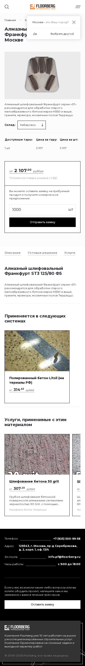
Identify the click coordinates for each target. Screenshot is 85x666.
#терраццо (39, 509)
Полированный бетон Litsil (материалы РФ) (36, 380)
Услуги (69, 252)
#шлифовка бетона (20, 509)
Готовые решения (42, 252)
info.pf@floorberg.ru (64, 557)
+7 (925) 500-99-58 (66, 538)
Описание (13, 252)
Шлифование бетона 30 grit (34, 481)
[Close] (73, 22)
